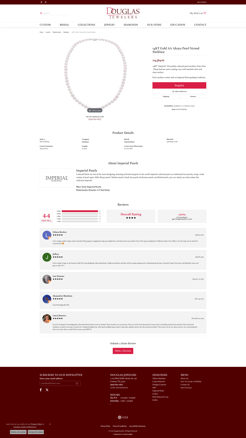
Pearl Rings (105, 190)
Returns (193, 96)
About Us (184, 378)
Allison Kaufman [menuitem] (158, 378)
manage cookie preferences (24, 427)
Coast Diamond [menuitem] (158, 381)
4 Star (59, 214)
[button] (201, 2)
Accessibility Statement (137, 426)
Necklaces (66, 32)
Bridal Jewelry (57, 32)
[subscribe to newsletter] (77, 383)
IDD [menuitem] (154, 388)
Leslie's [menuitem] (155, 394)
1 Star (59, 221)
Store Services (186, 388)
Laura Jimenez (59, 315)
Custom (45, 25)
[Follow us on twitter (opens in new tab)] (45, 2)
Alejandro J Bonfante (62, 296)
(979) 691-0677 (94, 119)
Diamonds (131, 25)
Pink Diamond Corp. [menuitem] (160, 397)
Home (41, 32)
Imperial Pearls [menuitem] (158, 391)
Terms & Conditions (120, 426)
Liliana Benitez (59, 232)
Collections (86, 25)
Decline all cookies (18, 432)
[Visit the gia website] (123, 417)
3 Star (59, 216)
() (100, 211)
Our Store (154, 25)
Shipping (166, 96)
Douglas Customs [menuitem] (159, 385)
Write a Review (123, 350)
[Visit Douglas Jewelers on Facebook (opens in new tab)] (41, 2)
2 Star (59, 219)
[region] (94, 75)
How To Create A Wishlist (191, 381)
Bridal (64, 25)
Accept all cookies (36, 432)
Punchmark (127, 434)
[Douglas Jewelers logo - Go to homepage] (123, 13)
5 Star (59, 211)
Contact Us (185, 385)
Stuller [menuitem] (155, 400)
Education (177, 25)
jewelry (48, 32)
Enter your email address (51, 378)
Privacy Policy (105, 426)
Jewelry (109, 25)
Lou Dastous (58, 276)
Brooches (92, 190)
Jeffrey (56, 254)
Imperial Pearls (129, 142)
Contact (200, 25)
